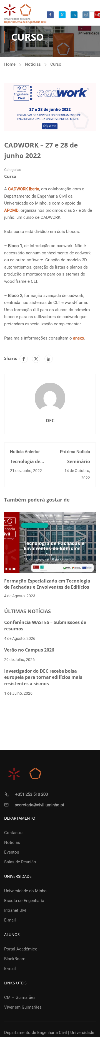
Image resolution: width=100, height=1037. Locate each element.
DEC (50, 420)
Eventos (11, 852)
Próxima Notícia (75, 451)
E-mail (10, 920)
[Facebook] (23, 359)
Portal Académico (21, 949)
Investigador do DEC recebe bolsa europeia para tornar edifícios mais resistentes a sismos (43, 677)
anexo (78, 338)
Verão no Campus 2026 (29, 650)
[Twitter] (36, 359)
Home (10, 64)
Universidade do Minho (25, 890)
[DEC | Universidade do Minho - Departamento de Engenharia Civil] (25, 13)
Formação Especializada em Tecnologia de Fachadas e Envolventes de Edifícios (47, 584)
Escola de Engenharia (24, 900)
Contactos (14, 832)
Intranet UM (15, 910)
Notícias (33, 64)
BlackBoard (14, 958)
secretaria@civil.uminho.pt (39, 804)
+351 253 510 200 (31, 794)
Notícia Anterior (25, 451)
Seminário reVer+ (78, 464)
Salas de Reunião (20, 861)
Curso (55, 64)
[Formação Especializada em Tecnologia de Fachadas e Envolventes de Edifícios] (50, 542)
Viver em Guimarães (23, 1007)
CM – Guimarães (20, 997)
